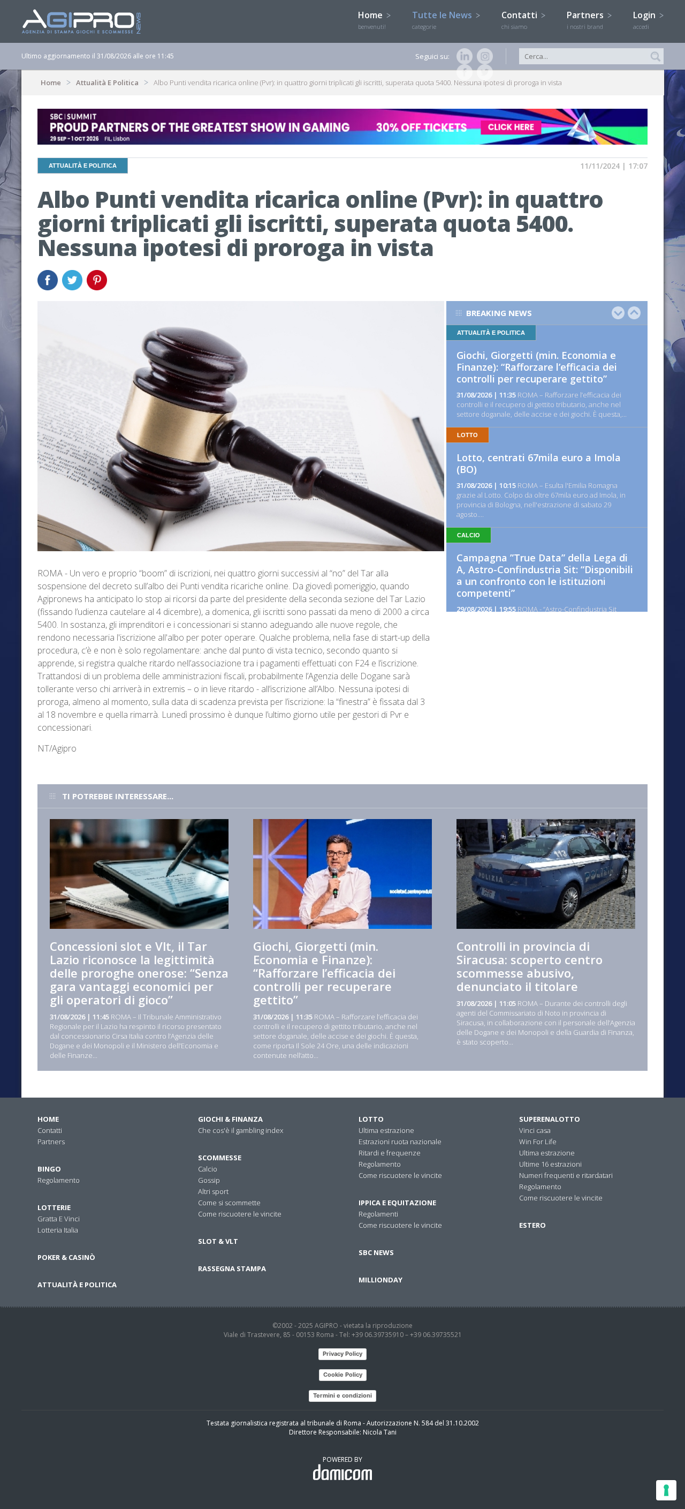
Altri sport (213, 1191)
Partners (586, 20)
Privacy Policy (342, 1353)
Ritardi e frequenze (390, 1153)
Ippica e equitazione (397, 1202)
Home (372, 20)
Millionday (380, 1280)
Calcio (207, 1169)
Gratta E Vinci (58, 1218)
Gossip (209, 1180)
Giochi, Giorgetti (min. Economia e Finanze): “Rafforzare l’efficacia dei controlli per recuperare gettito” (536, 367)
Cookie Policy (342, 1374)
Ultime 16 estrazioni (550, 1164)
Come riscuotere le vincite (239, 1214)
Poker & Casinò (66, 1257)
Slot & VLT (218, 1241)
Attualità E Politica (107, 82)
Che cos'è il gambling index (240, 1130)
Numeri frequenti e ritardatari (566, 1175)
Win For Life (538, 1141)
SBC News (376, 1252)
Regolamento (58, 1180)
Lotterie (54, 1207)
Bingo (49, 1169)
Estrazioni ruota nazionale (400, 1141)
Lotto (371, 1119)
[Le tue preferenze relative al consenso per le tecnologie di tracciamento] (666, 1490)
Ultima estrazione (386, 1130)
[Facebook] (462, 72)
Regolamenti (378, 1214)
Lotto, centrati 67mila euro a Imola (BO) (538, 463)
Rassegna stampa (232, 1268)
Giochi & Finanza (230, 1119)
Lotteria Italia (57, 1230)
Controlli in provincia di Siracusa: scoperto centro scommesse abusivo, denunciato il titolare (529, 966)
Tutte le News (443, 20)
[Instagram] (483, 56)
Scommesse (219, 1157)
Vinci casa (535, 1130)
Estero (532, 1225)
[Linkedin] (462, 56)
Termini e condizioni (342, 1395)
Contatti (520, 20)
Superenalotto (549, 1119)
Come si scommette (229, 1202)
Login (645, 20)
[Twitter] (483, 72)
